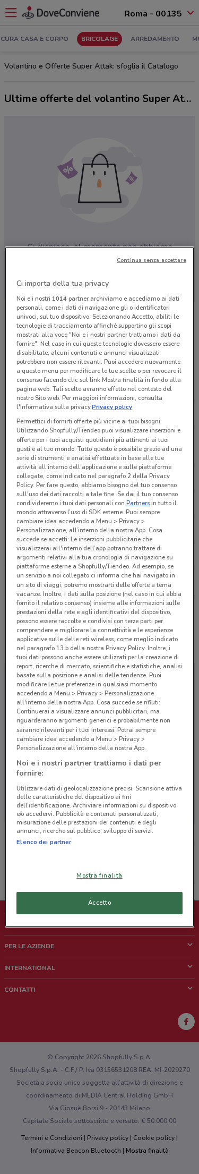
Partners (138, 503)
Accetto (99, 902)
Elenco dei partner (43, 842)
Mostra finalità (99, 875)
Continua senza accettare (151, 260)
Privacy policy (112, 407)
